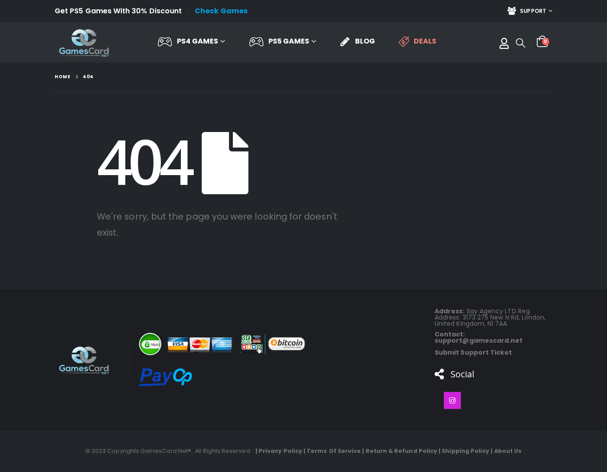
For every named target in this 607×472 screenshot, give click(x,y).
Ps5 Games (288, 41)
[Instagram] (452, 400)
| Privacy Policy (277, 451)
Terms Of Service (334, 451)
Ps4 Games (197, 41)
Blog (365, 41)
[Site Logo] (83, 42)
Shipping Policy (465, 451)
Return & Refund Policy (402, 451)
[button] (520, 43)
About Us (508, 451)
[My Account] (504, 42)
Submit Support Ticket (473, 352)
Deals (425, 41)
